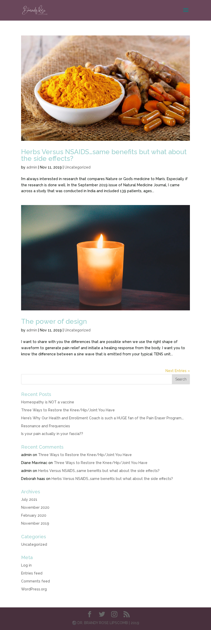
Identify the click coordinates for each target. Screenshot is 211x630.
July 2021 (29, 499)
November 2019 (35, 523)
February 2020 (33, 515)
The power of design (54, 321)
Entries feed (31, 573)
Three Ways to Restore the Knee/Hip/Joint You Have (68, 410)
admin (32, 167)
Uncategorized (78, 167)
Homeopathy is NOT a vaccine (47, 402)
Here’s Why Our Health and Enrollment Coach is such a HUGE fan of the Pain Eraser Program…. (102, 418)
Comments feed (35, 581)
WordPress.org (34, 589)
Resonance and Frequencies (45, 426)
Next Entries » (177, 371)
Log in (26, 565)
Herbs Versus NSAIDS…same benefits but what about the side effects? (104, 155)
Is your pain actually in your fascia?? (52, 434)
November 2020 (35, 507)
